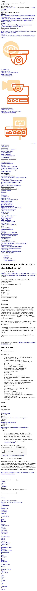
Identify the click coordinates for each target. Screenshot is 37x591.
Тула (2, 578)
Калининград (5, 525)
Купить (3, 297)
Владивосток (4, 508)
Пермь (2, 560)
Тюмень (3, 580)
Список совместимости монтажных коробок (14, 418)
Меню (2, 485)
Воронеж (3, 513)
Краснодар (4, 530)
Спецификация (5, 413)
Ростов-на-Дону (5, 564)
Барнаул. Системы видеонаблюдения (11, 502)
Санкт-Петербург (6, 569)
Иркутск (3, 521)
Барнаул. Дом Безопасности (9, 500)
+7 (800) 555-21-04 (10, 7)
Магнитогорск (5, 536)
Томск (2, 577)
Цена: (2, 290)
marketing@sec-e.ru (9, 442)
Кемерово (3, 528)
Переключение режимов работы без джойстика (14, 427)
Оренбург (3, 556)
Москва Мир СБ (5, 542)
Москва (3, 541)
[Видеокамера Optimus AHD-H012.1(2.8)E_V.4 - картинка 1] (18, 273)
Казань (3, 524)
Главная (3, 481)
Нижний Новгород (6, 550)
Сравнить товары (6, 190)
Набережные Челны (6, 547)
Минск (3, 538)
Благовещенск (5, 505)
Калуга (3, 527)
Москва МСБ (4, 544)
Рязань (2, 566)
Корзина (3, 192)
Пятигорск (4, 561)
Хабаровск (4, 586)
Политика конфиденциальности (10, 472)
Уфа (2, 583)
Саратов (3, 571)
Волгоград (4, 511)
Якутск (3, 589)
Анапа (2, 497)
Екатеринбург (5, 516)
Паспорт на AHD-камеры (8, 422)
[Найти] (17, 480)
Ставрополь (4, 572)
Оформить (4, 195)
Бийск (2, 503)
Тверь (2, 575)
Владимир (4, 510)
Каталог (3, 483)
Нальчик (3, 549)
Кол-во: (3, 292)
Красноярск (4, 532)
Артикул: (3, 272)
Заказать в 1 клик (11, 297)
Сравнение (4, 486)
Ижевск (3, 519)
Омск (2, 555)
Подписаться (21, 447)
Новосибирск (5, 552)
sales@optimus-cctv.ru (18, 455)
